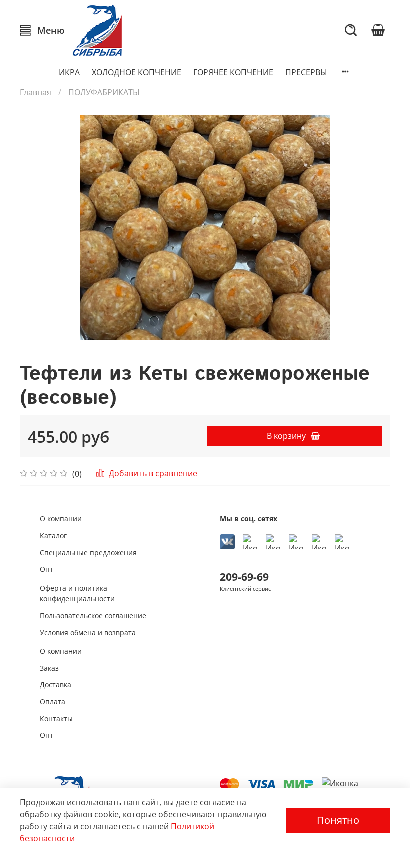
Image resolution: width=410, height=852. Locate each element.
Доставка (56, 684)
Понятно (338, 820)
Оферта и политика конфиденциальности (77, 593)
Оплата (53, 701)
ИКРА (69, 72)
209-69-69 (244, 577)
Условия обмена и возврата (88, 632)
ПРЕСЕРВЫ (307, 72)
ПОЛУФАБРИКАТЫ (104, 92)
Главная (36, 92)
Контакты (56, 718)
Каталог (53, 535)
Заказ (49, 668)
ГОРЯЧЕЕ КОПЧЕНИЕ (234, 72)
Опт (47, 569)
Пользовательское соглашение (93, 615)
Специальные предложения (88, 552)
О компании (61, 518)
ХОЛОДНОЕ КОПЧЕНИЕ (137, 72)
